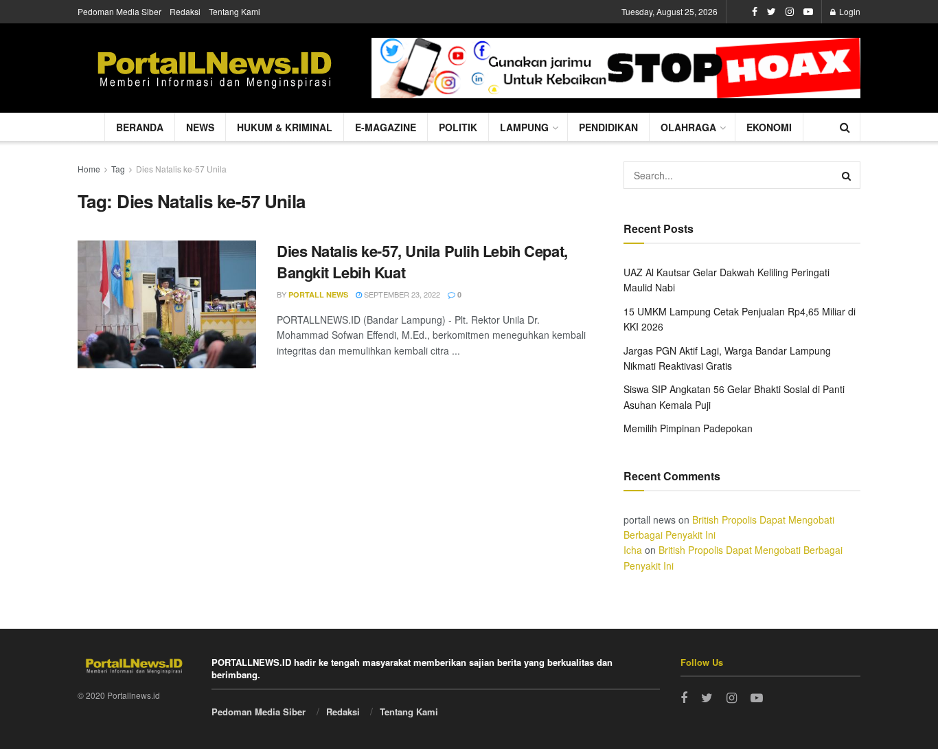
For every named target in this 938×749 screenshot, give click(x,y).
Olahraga (688, 127)
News (200, 127)
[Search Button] (846, 175)
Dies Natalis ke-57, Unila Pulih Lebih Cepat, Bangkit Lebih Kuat (422, 261)
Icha (633, 550)
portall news (318, 294)
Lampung (524, 127)
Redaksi (185, 11)
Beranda (139, 127)
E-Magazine (385, 127)
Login (848, 11)
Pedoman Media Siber (119, 11)
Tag (118, 169)
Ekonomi (769, 127)
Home (89, 169)
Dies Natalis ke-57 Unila (181, 169)
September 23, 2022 (401, 294)
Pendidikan (608, 127)
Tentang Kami (234, 11)
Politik (458, 127)
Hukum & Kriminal (284, 127)
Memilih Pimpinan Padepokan (688, 428)
